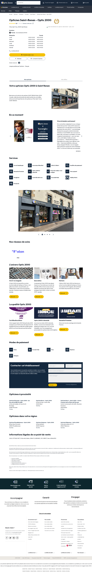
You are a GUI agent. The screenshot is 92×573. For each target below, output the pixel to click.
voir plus (11, 292)
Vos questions (80, 519)
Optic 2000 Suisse (26, 558)
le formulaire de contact (17, 532)
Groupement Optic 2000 (36, 558)
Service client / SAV (81, 524)
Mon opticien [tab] (27, 79)
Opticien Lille (39, 571)
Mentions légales (47, 558)
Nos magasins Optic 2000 (33, 528)
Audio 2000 (30, 537)
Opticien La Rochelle (66, 571)
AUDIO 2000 (17, 558)
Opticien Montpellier (26, 571)
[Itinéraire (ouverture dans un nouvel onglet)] (60, 26)
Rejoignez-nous (30, 532)
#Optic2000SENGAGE (56, 558)
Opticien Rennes (33, 571)
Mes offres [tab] (64, 79)
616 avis (20, 23)
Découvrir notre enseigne (45, 513)
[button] (10, 136)
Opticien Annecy (53, 571)
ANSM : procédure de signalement (70, 558)
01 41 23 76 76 (14, 530)
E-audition (30, 539)
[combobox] (28, 3)
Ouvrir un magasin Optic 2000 (33, 530)
